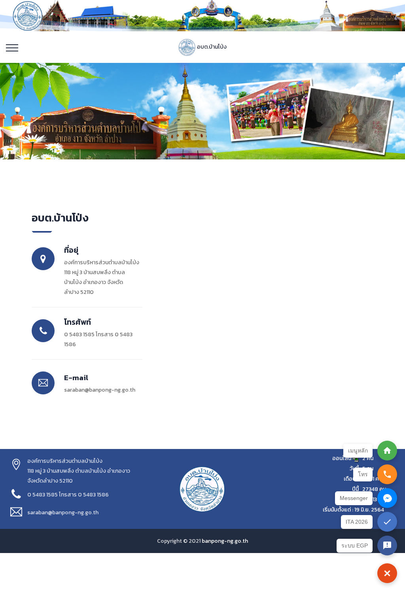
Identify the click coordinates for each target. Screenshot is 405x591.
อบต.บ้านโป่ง (211, 47)
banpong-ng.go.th (225, 541)
